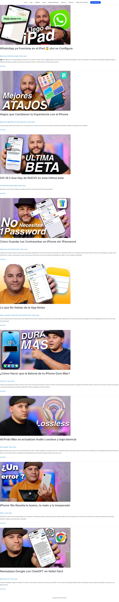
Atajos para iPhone (53, 2)
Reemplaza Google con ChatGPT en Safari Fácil (31, 571)
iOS (16, 122)
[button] (95, 2)
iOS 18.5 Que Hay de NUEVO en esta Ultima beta (32, 178)
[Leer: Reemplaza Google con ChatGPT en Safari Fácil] (35, 547)
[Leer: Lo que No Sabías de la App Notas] (35, 284)
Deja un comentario (5, 315)
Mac (25, 122)
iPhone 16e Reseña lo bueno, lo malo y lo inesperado (35, 505)
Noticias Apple (14, 56)
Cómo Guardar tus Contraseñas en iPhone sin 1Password (38, 241)
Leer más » (3, 66)
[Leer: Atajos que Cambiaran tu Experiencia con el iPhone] (35, 90)
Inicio (25, 2)
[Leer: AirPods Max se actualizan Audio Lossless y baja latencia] (35, 415)
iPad (9, 56)
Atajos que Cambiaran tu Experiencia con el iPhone (34, 114)
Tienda (44, 2)
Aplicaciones (3, 56)
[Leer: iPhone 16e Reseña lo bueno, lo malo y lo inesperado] (35, 481)
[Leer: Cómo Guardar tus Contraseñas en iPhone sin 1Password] (35, 218)
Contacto (70, 2)
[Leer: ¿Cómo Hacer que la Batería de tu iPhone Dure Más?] (35, 350)
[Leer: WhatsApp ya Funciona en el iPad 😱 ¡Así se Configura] (35, 24)
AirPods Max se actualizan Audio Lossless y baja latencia (38, 439)
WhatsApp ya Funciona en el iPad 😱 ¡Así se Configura (36, 48)
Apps (31, 2)
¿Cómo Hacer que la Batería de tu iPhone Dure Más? (35, 373)
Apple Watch (11, 122)
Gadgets (37, 2)
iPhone (22, 122)
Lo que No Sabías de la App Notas (22, 307)
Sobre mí (63, 2)
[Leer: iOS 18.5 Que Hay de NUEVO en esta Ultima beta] (35, 154)
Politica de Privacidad (82, 2)
